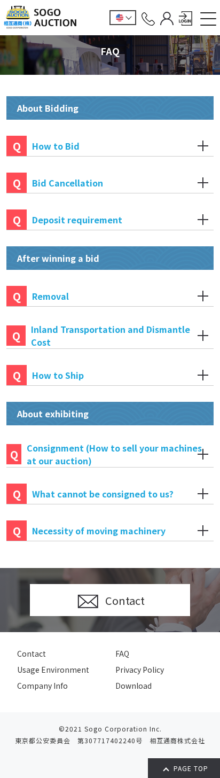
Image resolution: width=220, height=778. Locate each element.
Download (133, 685)
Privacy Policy (139, 669)
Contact (31, 653)
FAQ (122, 653)
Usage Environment (53, 669)
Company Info (42, 685)
